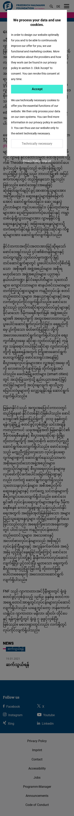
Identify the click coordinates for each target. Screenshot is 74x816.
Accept (37, 89)
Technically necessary (37, 143)
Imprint (46, 161)
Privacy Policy (31, 161)
